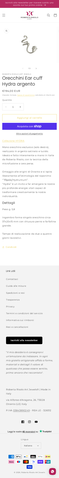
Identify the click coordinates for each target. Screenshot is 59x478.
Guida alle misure (16, 286)
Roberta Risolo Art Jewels (33, 472)
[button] (3, 15)
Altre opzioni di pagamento (29, 133)
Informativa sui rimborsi (20, 320)
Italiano (28, 445)
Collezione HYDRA (13, 140)
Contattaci (12, 279)
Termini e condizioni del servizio (24, 313)
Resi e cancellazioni (17, 327)
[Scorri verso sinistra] (23, 68)
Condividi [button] (11, 247)
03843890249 (21, 410)
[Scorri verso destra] (36, 68)
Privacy (10, 306)
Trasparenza (13, 299)
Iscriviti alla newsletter (24, 340)
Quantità (7, 100)
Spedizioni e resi (15, 293)
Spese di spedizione (25, 95)
